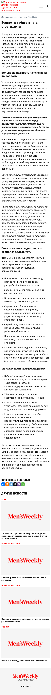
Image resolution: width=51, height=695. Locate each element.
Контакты (25, 686)
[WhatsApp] (23, 484)
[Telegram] (11, 484)
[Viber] (19, 484)
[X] (15, 484)
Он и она (5, 627)
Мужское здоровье (9, 17)
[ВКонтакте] (3, 484)
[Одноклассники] (7, 484)
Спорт (4, 500)
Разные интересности (10, 544)
